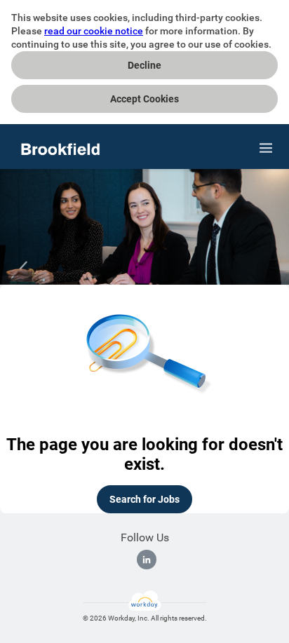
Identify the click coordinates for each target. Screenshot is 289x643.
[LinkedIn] (146, 559)
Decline (144, 65)
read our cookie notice (93, 30)
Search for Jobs (144, 499)
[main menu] (266, 148)
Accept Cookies (144, 98)
